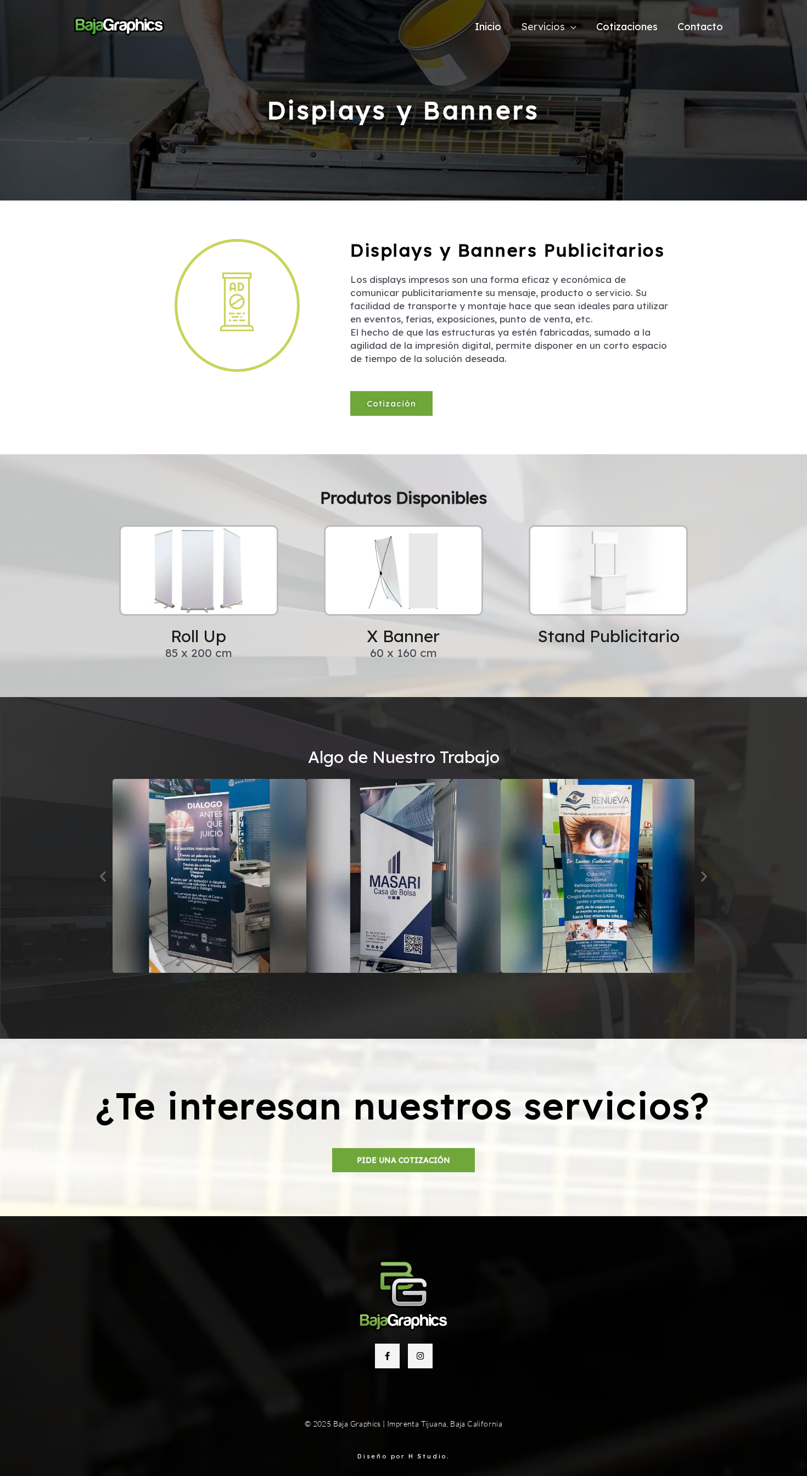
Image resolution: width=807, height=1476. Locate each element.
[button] (570, 27)
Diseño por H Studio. (403, 1456)
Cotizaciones (627, 27)
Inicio (488, 27)
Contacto (700, 27)
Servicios (543, 27)
